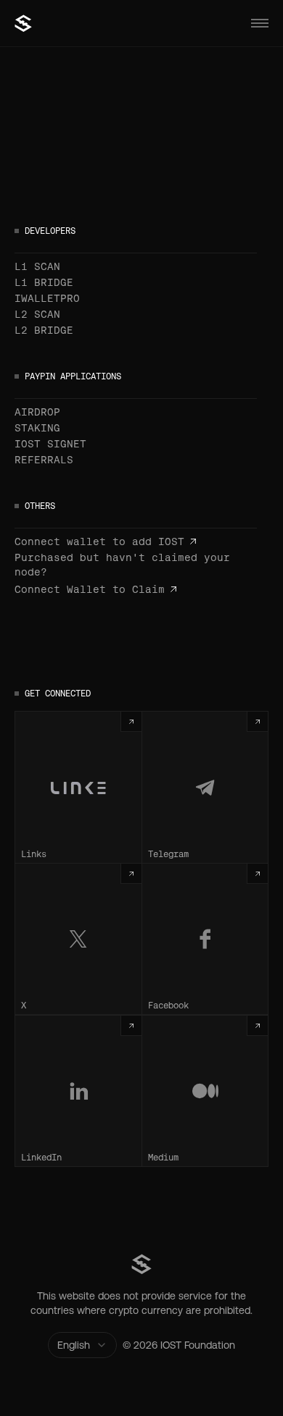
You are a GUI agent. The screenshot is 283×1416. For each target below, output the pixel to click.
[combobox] (82, 1345)
